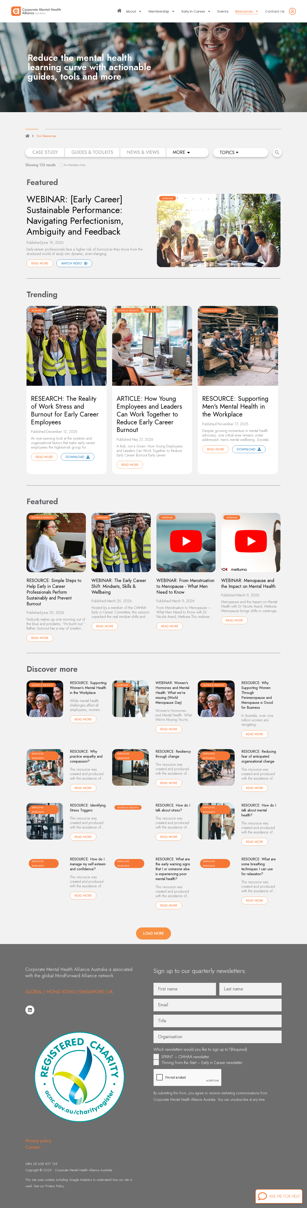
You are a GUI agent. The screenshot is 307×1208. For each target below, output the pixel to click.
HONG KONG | (62, 992)
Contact (32, 1147)
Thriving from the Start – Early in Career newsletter (201, 1063)
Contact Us (275, 11)
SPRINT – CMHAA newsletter (185, 1057)
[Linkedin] (29, 1009)
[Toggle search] (277, 152)
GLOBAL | (36, 992)
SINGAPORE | (93, 992)
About (131, 11)
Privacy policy (38, 1141)
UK (110, 992)
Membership (159, 11)
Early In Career (193, 11)
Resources (244, 11)
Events (223, 11)
